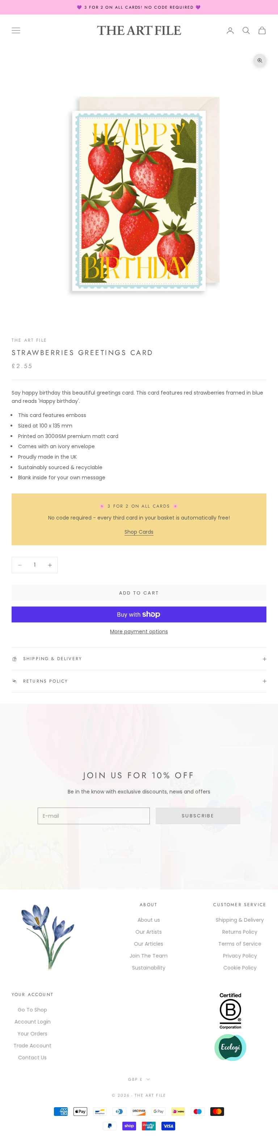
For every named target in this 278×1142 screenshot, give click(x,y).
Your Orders (32, 1033)
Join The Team (149, 955)
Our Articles (148, 943)
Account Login (32, 1021)
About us (149, 920)
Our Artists (148, 931)
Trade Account (32, 1045)
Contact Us (32, 1057)
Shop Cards (139, 531)
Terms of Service (239, 943)
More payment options (139, 631)
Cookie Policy (240, 967)
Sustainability (148, 967)
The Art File (29, 340)
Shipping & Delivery (240, 920)
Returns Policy (239, 931)
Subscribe (198, 815)
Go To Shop (32, 1009)
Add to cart (139, 592)
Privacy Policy (240, 955)
